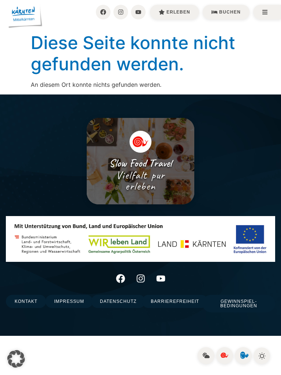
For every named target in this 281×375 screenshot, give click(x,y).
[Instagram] (120, 12)
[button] (16, 359)
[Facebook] (103, 12)
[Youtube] (138, 12)
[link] (206, 355)
